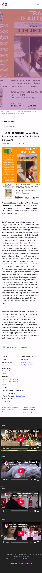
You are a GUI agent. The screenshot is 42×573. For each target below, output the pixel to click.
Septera (20, 563)
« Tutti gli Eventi (8, 121)
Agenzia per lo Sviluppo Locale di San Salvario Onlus (21, 559)
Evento (7, 111)
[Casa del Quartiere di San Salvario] (4, 4)
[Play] (4, 448)
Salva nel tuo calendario (17, 347)
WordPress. (28, 563)
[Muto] (35, 448)
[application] (21, 440)
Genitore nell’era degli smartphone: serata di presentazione (29, 409)
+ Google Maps (20, 396)
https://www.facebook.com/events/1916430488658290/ (10, 381)
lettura (4, 374)
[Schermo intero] (38, 448)
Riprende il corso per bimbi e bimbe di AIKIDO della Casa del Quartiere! (11, 409)
